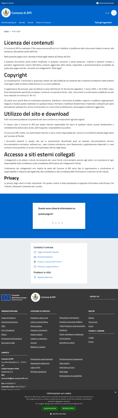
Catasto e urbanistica (38, 338)
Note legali (63, 371)
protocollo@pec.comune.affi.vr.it (14, 378)
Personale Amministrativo (11, 338)
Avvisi (90, 326)
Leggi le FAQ (35, 367)
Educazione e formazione (69, 317)
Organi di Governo (8, 317)
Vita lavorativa (36, 326)
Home (6, 31)
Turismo (33, 342)
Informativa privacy (67, 367)
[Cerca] (114, 13)
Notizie (91, 317)
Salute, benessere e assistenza (71, 334)
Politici (4, 334)
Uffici (3, 326)
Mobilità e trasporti (37, 347)
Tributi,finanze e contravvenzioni (72, 326)
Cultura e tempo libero (39, 322)
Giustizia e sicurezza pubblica (70, 321)
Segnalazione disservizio (39, 363)
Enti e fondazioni (8, 330)
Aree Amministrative (9, 322)
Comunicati (92, 322)
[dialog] (59, 404)
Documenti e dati (8, 342)
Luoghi (91, 337)
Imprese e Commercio (38, 330)
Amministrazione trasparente (71, 359)
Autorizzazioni (65, 338)
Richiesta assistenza (38, 371)
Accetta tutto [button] (50, 408)
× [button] (115, 392)
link (81, 404)
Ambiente (63, 330)
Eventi (91, 341)
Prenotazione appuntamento (41, 359)
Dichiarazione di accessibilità (70, 375)
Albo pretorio (64, 363)
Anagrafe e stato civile (39, 317)
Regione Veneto (7, 3)
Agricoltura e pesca (66, 342)
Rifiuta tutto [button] (68, 408)
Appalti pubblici (36, 334)
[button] (59, 413)
